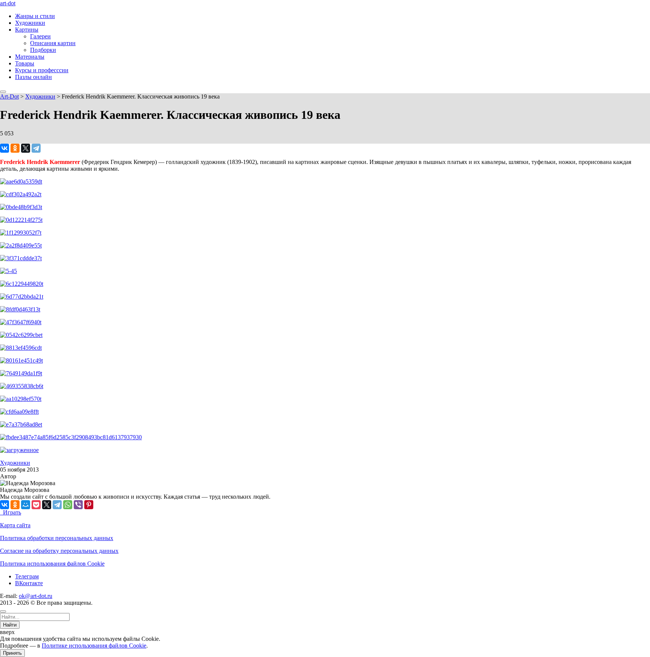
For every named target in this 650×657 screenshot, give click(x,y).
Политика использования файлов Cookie (52, 563)
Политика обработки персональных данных (56, 538)
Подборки (43, 50)
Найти (10, 625)
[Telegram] (36, 148)
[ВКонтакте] (4, 148)
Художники (30, 23)
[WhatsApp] (67, 504)
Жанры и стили (35, 16)
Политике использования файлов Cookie (94, 645)
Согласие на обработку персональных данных (59, 551)
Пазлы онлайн (33, 77)
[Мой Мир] (25, 504)
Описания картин (53, 43)
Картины (26, 29)
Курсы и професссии (41, 70)
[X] (25, 148)
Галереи (40, 36)
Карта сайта (15, 525)
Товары (24, 63)
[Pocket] (36, 504)
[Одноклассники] (15, 148)
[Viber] (78, 504)
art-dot (7, 3)
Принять (12, 653)
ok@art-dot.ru (35, 596)
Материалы (29, 56)
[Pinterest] (88, 504)
